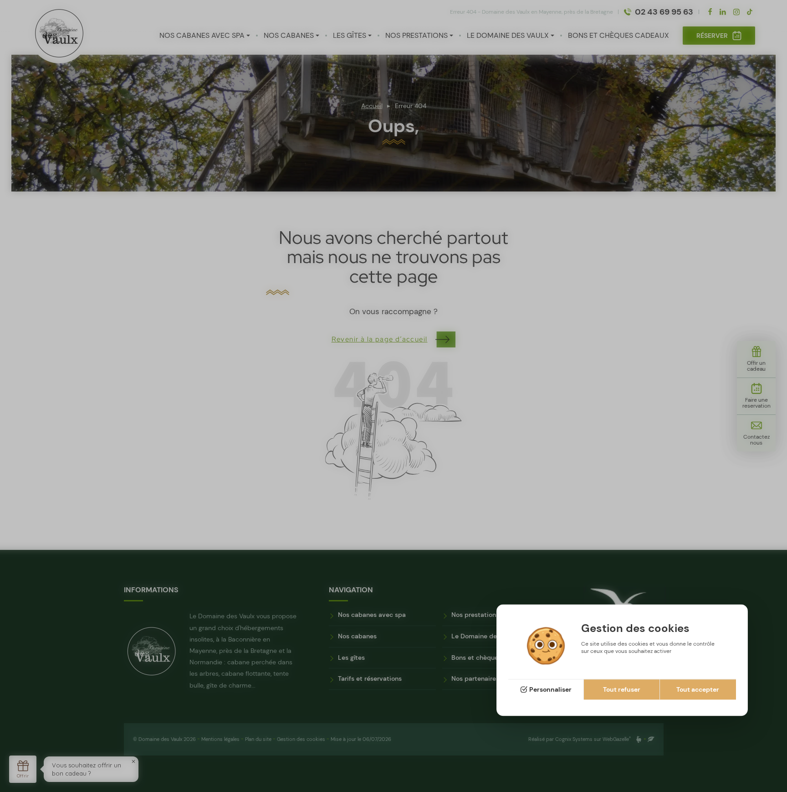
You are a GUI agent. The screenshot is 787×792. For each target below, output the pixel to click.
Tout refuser (621, 690)
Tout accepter (697, 690)
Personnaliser (550, 690)
